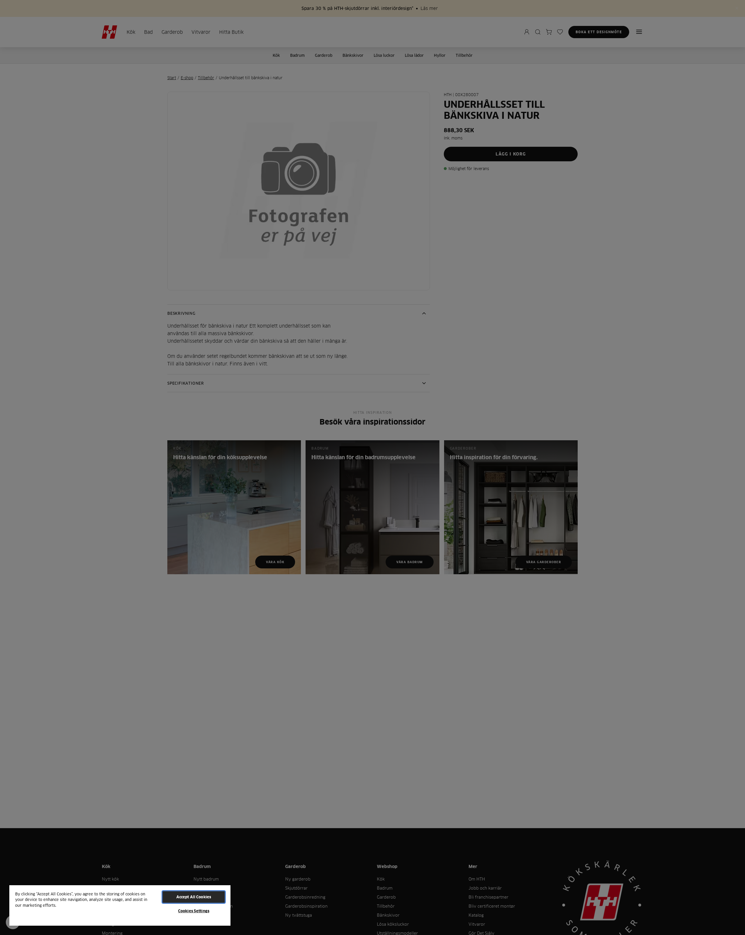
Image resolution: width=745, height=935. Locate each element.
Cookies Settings (193, 911)
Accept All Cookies (193, 897)
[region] (119, 905)
